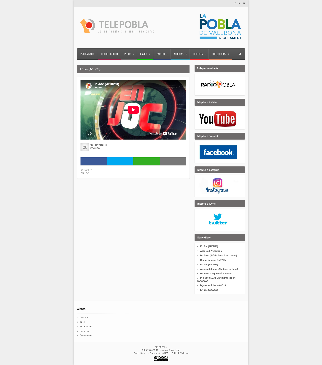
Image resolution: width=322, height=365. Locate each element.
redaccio (103, 145)
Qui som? (84, 331)
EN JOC (84, 173)
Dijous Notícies (109, 54)
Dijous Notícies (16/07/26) (213, 260)
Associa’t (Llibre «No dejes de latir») (219, 269)
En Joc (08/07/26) (209, 290)
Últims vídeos (86, 335)
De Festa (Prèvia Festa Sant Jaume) (218, 255)
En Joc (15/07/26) (209, 264)
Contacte (84, 317)
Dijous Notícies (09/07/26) (213, 285)
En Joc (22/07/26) (209, 246)
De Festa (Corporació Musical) (215, 273)
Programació (87, 54)
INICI (82, 322)
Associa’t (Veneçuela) (211, 251)
